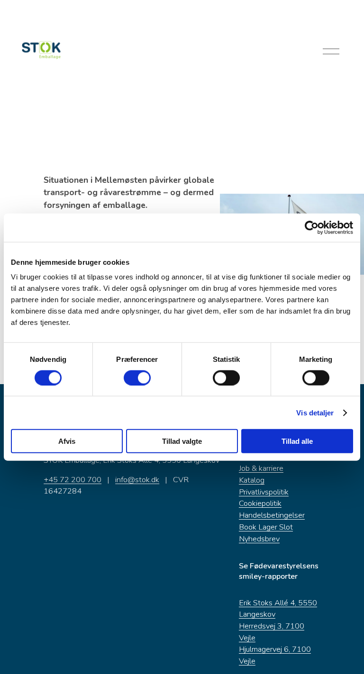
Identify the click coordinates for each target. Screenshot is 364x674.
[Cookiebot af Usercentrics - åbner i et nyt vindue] (311, 227)
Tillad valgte (182, 441)
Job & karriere (261, 468)
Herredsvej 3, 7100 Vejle (271, 631)
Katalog (251, 480)
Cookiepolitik (260, 503)
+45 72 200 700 (72, 479)
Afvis (66, 441)
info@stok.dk (137, 479)
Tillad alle (297, 441)
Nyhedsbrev (259, 538)
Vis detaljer (315, 412)
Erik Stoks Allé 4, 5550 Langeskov (278, 608)
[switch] (137, 377)
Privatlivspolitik (264, 491)
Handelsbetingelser (272, 515)
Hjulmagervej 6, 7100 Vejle (275, 655)
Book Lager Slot (266, 526)
